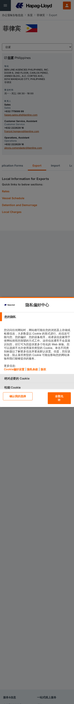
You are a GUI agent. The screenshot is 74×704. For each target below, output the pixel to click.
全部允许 (59, 398)
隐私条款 (32, 369)
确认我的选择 (17, 396)
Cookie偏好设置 (14, 369)
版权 (43, 369)
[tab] (37, 316)
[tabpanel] (37, 347)
